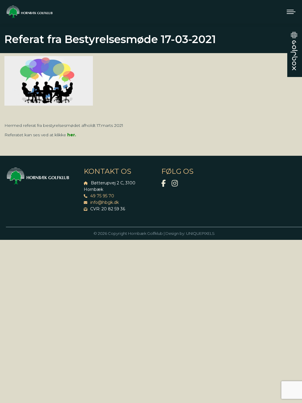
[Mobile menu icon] (291, 11)
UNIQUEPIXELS (200, 233)
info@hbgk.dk (104, 202)
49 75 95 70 (102, 196)
